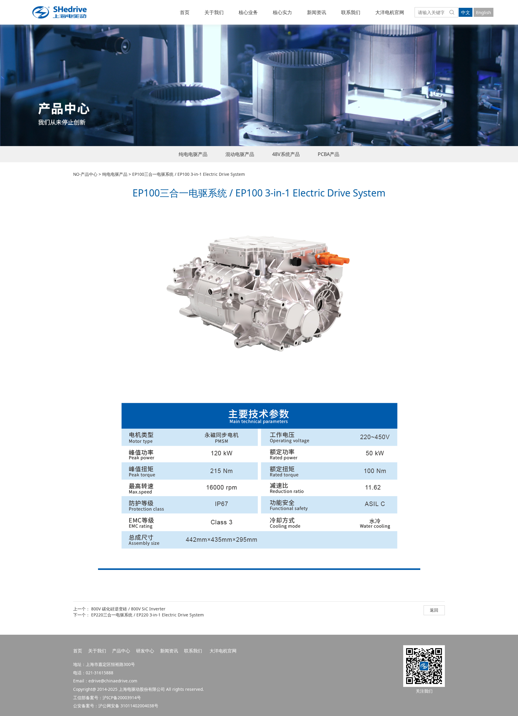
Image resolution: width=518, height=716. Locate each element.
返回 (434, 610)
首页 (184, 12)
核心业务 (248, 12)
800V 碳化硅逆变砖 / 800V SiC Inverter (128, 609)
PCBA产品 (328, 154)
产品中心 (121, 651)
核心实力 (282, 12)
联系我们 (350, 12)
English (483, 12)
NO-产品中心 (85, 174)
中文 (465, 12)
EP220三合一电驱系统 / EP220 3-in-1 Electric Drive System (147, 615)
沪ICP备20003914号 (122, 697)
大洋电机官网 (389, 12)
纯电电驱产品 (193, 154)
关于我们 (214, 12)
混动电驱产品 (239, 154)
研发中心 (145, 651)
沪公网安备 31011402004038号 (128, 706)
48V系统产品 (286, 154)
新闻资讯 (316, 12)
